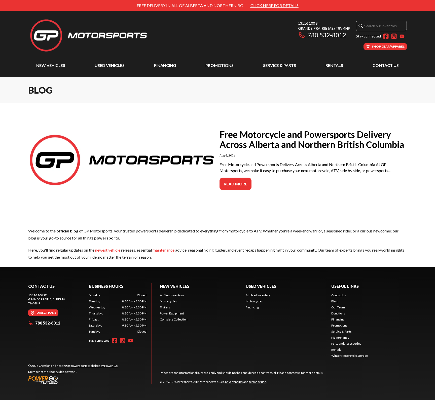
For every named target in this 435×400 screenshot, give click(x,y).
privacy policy (234, 382)
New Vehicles (50, 65)
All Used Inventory (258, 295)
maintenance (163, 250)
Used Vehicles (110, 65)
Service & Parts (279, 65)
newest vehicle (107, 250)
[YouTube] (402, 36)
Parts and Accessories (346, 343)
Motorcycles (168, 301)
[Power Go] (73, 380)
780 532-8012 (327, 34)
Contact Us (386, 65)
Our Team (338, 307)
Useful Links (345, 286)
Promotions (219, 65)
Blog (334, 301)
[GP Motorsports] (91, 35)
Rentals (334, 65)
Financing (165, 65)
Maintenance (340, 337)
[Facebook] (386, 36)
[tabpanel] (118, 313)
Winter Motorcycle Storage (349, 355)
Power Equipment (172, 313)
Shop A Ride (56, 372)
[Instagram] (394, 36)
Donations (338, 313)
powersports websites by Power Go (94, 366)
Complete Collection (174, 319)
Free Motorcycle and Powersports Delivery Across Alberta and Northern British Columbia (312, 139)
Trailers (165, 307)
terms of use (257, 382)
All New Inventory (172, 295)
